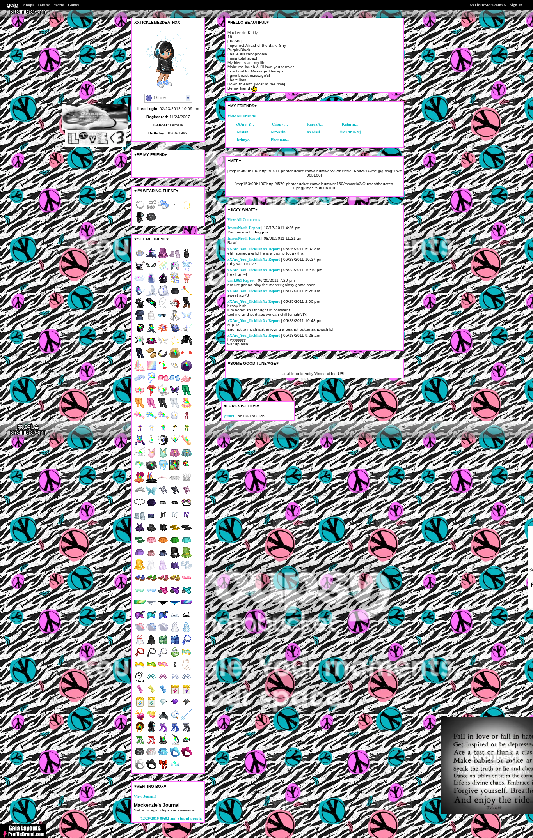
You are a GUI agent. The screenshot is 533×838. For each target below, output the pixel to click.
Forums (43, 5)
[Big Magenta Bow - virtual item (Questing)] (186, 756)
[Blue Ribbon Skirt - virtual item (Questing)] (163, 557)
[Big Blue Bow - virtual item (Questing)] (175, 756)
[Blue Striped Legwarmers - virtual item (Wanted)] (175, 382)
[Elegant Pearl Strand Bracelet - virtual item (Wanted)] (140, 257)
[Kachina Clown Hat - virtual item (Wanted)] (140, 270)
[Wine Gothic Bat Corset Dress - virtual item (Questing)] (140, 532)
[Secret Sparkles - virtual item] (186, 209)
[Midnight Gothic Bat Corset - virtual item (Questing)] (163, 532)
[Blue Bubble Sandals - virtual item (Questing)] (140, 582)
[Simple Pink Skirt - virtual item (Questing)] (151, 544)
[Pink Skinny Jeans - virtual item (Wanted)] (151, 407)
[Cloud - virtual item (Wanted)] (140, 282)
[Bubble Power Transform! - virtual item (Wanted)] (151, 419)
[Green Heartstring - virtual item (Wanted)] (186, 432)
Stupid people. (171, 818)
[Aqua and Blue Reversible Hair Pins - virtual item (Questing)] (140, 706)
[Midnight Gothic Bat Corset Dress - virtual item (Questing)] (151, 532)
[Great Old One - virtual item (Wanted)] (151, 307)
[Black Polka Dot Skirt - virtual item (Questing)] (140, 756)
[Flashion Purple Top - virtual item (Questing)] (175, 569)
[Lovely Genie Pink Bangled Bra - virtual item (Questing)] (163, 669)
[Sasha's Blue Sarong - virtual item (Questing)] (163, 619)
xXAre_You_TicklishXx (247, 249)
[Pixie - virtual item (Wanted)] (186, 270)
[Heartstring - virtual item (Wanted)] (186, 419)
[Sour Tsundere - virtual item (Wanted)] (140, 482)
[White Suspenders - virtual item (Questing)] (175, 519)
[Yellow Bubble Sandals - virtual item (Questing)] (175, 582)
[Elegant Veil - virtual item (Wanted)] (151, 282)
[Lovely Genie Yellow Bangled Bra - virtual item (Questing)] (140, 669)
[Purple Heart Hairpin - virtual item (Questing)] (175, 706)
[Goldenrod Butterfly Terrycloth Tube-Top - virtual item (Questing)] (140, 569)
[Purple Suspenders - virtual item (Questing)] (186, 519)
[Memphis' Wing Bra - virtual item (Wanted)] (175, 769)
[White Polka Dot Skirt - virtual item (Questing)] (151, 756)
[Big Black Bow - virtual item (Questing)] (151, 769)
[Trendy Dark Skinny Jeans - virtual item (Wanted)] (140, 357)
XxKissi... (315, 132)
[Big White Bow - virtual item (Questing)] (140, 769)
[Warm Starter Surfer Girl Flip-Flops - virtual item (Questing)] (175, 532)
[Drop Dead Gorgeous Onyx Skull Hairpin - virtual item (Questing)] (175, 494)
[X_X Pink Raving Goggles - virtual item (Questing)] (186, 507)
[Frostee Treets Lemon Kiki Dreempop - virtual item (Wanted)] (175, 719)
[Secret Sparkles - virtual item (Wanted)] (175, 345)
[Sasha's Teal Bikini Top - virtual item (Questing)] (186, 594)
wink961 (234, 280)
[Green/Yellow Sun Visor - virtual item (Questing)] (140, 607)
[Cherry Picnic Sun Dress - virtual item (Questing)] (140, 644)
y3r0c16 (230, 416)
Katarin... (350, 124)
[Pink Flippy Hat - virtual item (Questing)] (140, 631)
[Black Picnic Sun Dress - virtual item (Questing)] (151, 644)
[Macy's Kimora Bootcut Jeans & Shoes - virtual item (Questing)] (186, 307)
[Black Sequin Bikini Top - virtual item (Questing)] (186, 619)
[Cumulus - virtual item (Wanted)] (175, 419)
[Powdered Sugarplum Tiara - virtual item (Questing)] (140, 494)
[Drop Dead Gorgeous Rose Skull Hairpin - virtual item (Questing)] (186, 494)
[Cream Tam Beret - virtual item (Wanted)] (175, 357)
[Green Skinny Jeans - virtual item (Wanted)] (186, 394)
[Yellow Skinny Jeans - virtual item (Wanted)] (140, 407)
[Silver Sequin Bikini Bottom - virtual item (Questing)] (151, 607)
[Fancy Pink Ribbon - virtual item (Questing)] (140, 694)
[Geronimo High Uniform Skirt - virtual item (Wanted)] (186, 457)
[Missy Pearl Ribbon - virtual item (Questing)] (175, 681)
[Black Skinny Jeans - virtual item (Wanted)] (163, 407)
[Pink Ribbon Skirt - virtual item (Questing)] (151, 557)
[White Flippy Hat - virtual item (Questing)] (163, 631)
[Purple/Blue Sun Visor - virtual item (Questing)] (186, 607)
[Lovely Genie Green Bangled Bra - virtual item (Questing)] (151, 669)
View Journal (145, 796)
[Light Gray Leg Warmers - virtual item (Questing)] (140, 519)
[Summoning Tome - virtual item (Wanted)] (175, 282)
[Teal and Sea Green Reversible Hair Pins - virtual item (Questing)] (151, 706)
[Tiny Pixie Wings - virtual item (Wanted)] (163, 345)
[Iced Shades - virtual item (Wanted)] (163, 320)
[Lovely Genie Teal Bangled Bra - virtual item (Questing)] (186, 656)
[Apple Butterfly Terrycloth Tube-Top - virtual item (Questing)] (186, 557)
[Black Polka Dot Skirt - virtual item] (151, 221)
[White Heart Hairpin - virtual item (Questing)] (163, 706)
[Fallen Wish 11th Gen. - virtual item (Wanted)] (186, 332)
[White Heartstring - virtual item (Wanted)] (151, 432)
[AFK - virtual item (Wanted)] (175, 270)
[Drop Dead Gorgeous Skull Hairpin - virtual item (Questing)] (163, 494)
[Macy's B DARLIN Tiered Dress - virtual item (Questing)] (151, 320)
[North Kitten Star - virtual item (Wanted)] (163, 394)
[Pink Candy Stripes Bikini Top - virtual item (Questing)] (186, 582)
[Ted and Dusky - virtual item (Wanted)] (151, 469)
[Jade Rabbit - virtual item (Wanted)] (140, 345)
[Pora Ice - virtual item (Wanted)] (163, 295)
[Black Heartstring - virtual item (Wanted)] (175, 432)
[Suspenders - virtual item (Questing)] (163, 519)
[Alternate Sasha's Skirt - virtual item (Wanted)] (151, 345)
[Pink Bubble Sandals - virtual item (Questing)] (163, 582)
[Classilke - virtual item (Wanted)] (140, 382)
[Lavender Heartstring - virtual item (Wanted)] (140, 432)
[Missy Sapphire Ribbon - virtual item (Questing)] (186, 681)
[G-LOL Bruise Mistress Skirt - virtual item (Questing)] (151, 507)
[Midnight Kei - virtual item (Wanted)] (186, 345)
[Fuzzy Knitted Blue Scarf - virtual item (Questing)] (175, 644)
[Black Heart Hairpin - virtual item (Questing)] (186, 706)
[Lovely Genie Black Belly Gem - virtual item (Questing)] (175, 669)
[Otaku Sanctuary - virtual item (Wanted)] (175, 469)
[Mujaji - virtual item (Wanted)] (151, 332)
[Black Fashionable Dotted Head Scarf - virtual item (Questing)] (151, 656)
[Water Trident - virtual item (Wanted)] (186, 719)
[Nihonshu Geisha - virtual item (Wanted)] (175, 444)
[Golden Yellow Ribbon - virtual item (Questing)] (151, 694)
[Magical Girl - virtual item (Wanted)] (186, 295)
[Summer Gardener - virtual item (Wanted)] (151, 719)
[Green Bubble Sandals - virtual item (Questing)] (151, 582)
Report (254, 228)
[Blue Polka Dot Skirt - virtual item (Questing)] (163, 756)
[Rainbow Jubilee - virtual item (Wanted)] (140, 370)
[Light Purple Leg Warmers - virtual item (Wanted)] (175, 257)
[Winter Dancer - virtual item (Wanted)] (186, 320)
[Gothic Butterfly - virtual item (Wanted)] (175, 394)
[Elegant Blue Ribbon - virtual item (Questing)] (163, 694)
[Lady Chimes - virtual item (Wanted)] (186, 407)
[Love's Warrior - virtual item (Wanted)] (175, 370)
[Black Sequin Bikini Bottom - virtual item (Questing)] (163, 607)
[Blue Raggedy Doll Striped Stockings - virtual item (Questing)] (175, 731)
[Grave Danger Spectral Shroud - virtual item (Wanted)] (163, 719)
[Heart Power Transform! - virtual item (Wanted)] (140, 419)
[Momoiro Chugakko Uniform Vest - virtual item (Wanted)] (151, 457)
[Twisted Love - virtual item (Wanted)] (140, 332)
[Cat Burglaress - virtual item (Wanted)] (151, 382)
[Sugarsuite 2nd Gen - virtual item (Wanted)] (140, 719)
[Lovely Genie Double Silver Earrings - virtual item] (151, 209)
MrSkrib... (280, 132)
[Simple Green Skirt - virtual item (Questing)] (175, 544)
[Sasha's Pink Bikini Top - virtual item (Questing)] (163, 594)
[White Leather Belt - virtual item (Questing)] (163, 507)
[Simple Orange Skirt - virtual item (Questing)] (163, 544)
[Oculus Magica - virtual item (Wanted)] (151, 270)
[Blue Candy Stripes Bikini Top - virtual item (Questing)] (151, 594)
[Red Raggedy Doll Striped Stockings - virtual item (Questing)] (151, 744)
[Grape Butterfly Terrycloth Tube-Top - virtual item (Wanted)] (163, 257)
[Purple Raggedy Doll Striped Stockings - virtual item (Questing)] (163, 731)
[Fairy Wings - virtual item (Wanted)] (151, 494)
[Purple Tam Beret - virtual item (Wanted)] (186, 370)
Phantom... (280, 140)
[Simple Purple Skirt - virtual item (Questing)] (140, 557)
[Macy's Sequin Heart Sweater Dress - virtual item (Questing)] (140, 320)
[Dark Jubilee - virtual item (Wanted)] (151, 482)
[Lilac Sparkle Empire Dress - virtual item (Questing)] (163, 569)
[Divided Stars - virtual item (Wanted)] (140, 457)
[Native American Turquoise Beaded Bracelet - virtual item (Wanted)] (163, 357)
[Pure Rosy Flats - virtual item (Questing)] (186, 569)
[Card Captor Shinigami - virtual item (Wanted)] (186, 469)
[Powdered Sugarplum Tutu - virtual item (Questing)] (175, 482)
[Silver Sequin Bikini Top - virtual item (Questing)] (175, 619)
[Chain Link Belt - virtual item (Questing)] (140, 507)
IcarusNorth (237, 228)
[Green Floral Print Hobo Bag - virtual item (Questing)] (175, 656)
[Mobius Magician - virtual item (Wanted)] (186, 744)
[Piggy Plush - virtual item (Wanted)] (186, 282)
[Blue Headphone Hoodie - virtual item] (140, 221)
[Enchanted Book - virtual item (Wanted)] (175, 332)
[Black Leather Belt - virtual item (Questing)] (175, 507)
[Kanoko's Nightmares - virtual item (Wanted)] (151, 444)
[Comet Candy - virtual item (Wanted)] (140, 444)
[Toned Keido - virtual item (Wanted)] (140, 731)
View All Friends (241, 116)
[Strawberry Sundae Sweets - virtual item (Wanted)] (186, 382)
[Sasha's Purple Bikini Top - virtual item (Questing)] (175, 594)
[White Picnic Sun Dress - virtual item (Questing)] (175, 631)
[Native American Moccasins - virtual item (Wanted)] (151, 357)
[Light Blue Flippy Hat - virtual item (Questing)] (151, 631)
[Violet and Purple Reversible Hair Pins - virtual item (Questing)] (186, 694)
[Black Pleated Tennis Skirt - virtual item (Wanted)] (175, 295)
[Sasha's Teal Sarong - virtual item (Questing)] (151, 619)
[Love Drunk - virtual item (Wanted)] (163, 370)
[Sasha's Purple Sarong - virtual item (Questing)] (140, 619)
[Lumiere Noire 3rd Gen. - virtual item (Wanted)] (163, 444)
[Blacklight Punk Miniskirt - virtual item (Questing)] (151, 519)
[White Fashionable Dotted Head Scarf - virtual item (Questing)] (163, 656)
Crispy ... (280, 124)
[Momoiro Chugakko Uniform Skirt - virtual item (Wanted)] (175, 457)
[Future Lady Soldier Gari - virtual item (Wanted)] (140, 394)
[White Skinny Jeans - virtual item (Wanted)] (175, 407)
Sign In (516, 5)
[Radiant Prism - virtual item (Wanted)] (163, 270)
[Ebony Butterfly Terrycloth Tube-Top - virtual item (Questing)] (175, 557)
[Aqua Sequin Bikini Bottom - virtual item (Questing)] (175, 607)
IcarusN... (315, 124)
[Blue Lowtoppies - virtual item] (163, 209)
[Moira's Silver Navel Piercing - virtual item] (175, 209)
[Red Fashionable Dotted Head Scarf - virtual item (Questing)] (140, 656)
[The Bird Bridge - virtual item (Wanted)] (175, 744)
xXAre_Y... (245, 124)
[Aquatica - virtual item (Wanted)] (140, 295)
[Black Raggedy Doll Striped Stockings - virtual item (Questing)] (186, 731)
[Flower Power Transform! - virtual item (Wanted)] (163, 419)
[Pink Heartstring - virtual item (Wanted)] (163, 432)
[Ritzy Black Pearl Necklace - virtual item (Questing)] (140, 681)
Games (73, 5)
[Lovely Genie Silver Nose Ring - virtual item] (140, 209)
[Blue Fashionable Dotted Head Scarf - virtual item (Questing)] (186, 644)
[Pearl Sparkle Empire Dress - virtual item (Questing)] (151, 569)
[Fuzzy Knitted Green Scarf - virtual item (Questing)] (163, 644)
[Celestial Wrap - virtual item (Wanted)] (151, 257)
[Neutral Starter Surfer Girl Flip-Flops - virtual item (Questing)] (186, 532)
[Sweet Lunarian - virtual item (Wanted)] (163, 469)
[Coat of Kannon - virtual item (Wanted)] (175, 320)
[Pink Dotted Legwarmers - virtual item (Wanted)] (163, 382)
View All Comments (243, 219)
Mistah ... (245, 132)
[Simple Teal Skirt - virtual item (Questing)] (186, 544)
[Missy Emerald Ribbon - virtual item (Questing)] (151, 681)
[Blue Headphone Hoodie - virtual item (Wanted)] (151, 731)
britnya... (245, 140)
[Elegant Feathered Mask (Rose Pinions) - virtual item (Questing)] (175, 307)
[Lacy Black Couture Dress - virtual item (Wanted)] (186, 257)
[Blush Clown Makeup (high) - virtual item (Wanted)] (186, 357)
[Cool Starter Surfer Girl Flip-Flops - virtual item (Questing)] (140, 544)
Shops (28, 5)
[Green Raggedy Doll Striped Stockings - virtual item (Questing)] (140, 744)
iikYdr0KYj (350, 132)
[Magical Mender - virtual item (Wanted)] (151, 394)
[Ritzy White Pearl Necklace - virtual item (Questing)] (163, 307)
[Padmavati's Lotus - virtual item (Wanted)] (163, 332)
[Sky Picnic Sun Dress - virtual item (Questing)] (186, 631)
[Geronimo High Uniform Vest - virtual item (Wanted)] (163, 457)
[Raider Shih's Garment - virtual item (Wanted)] (163, 744)
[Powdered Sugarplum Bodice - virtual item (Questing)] (186, 482)
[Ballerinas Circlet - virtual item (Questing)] (163, 482)
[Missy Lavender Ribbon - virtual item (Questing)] (163, 681)
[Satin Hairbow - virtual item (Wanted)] (163, 769)
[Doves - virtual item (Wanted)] (151, 295)
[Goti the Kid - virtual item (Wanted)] (140, 307)
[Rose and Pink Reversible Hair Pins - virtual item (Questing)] (175, 694)
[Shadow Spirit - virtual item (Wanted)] (163, 282)
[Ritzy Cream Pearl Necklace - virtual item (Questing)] (186, 669)
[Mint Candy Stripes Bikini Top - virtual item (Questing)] (140, 594)
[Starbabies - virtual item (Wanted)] (186, 444)
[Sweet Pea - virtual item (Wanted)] (140, 469)
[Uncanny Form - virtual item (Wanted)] (151, 370)
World (59, 5)
